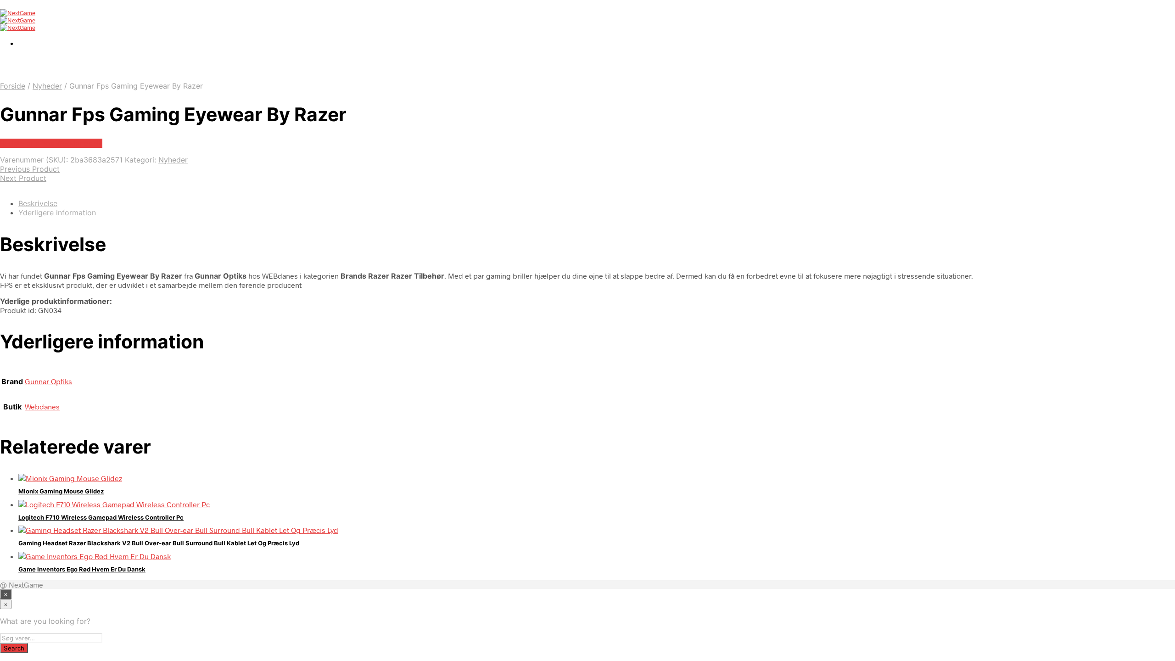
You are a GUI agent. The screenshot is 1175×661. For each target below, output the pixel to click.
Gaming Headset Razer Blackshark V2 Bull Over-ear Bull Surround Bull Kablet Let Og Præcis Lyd (158, 543)
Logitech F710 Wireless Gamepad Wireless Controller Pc (101, 517)
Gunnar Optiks (48, 381)
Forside (12, 85)
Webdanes (42, 406)
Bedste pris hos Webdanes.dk (51, 143)
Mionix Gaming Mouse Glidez (61, 491)
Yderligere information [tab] (57, 212)
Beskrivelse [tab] (37, 203)
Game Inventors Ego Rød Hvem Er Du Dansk (81, 569)
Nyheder (47, 85)
